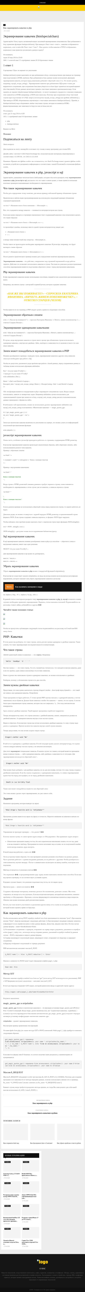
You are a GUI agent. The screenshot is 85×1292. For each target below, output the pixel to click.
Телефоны (7, 1162)
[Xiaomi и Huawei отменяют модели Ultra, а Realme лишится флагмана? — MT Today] (12, 1232)
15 (4, 25)
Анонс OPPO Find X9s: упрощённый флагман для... (29, 1196)
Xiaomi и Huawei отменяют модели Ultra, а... (11, 1242)
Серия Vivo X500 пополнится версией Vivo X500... (30, 1242)
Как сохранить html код (11, 1143)
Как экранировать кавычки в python (42, 1113)
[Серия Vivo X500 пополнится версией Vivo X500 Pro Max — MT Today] (30, 1232)
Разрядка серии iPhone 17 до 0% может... (30, 1218)
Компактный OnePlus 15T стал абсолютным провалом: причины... (11, 1219)
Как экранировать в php (42, 1103)
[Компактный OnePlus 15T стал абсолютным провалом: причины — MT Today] (12, 1210)
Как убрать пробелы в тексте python (69, 1143)
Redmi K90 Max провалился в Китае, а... (29, 1174)
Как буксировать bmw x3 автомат (41, 1143)
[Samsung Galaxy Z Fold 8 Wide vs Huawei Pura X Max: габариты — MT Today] (12, 1166)
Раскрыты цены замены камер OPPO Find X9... (11, 1195)
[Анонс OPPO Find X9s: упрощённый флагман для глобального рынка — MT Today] (30, 1187)
